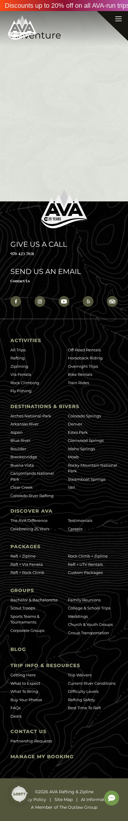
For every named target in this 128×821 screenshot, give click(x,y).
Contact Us (20, 281)
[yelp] (88, 301)
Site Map (63, 799)
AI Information (96, 799)
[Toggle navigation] (112, 25)
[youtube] (64, 301)
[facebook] (15, 301)
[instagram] (40, 301)
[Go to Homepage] (22, 27)
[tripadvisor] (112, 301)
